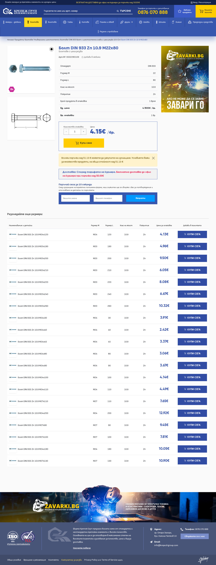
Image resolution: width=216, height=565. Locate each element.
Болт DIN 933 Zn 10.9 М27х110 (33, 401)
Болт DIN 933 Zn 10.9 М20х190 (33, 246)
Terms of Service (109, 560)
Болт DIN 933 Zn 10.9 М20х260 (33, 306)
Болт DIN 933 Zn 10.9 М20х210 (33, 270)
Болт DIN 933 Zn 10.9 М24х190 (33, 449)
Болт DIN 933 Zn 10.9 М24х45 (32, 341)
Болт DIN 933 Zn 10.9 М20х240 (33, 294)
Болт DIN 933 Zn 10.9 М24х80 (32, 353)
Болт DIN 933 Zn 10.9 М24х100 (33, 377)
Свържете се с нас (195, 536)
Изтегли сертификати (18, 544)
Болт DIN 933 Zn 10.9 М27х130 (33, 461)
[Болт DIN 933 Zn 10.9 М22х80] (31, 69)
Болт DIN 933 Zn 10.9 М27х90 (32, 425)
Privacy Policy (90, 560)
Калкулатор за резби (71, 560)
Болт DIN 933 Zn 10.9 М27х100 (33, 437)
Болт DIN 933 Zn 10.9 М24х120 (33, 234)
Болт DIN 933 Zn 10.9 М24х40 (32, 330)
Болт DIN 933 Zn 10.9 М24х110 (33, 389)
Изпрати (140, 198)
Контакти (53, 560)
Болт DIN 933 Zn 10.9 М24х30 (32, 317)
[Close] (153, 158)
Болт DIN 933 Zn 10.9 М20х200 (33, 258)
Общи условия (14, 560)
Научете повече (82, 548)
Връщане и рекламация (35, 560)
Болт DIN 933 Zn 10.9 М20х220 (33, 282)
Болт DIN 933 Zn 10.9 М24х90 (32, 365)
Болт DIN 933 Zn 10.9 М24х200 (33, 413)
